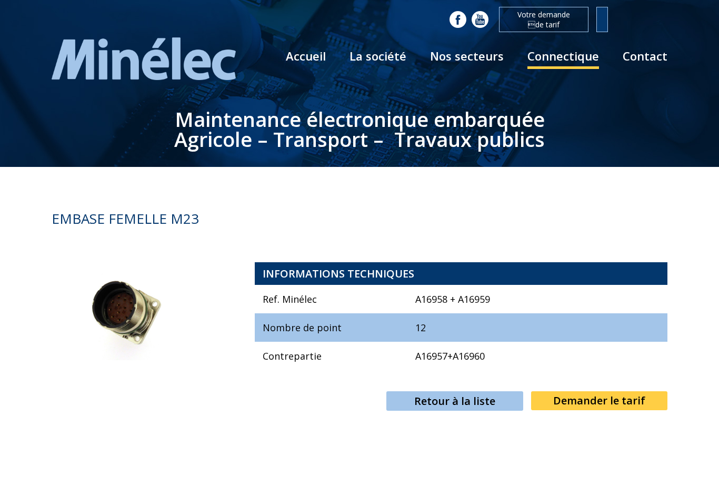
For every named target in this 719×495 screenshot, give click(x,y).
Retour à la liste (454, 401)
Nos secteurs (467, 56)
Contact (645, 56)
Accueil (306, 56)
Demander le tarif (599, 400)
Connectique (563, 56)
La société (377, 56)
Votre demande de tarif (543, 19)
